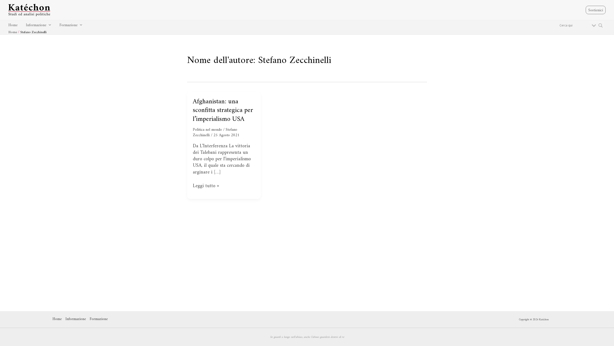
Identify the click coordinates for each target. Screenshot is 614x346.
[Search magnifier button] (600, 25)
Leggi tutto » (206, 186)
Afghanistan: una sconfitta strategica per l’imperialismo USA (223, 110)
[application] (48, 25)
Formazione (68, 25)
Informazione (36, 25)
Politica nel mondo (207, 129)
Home (13, 25)
